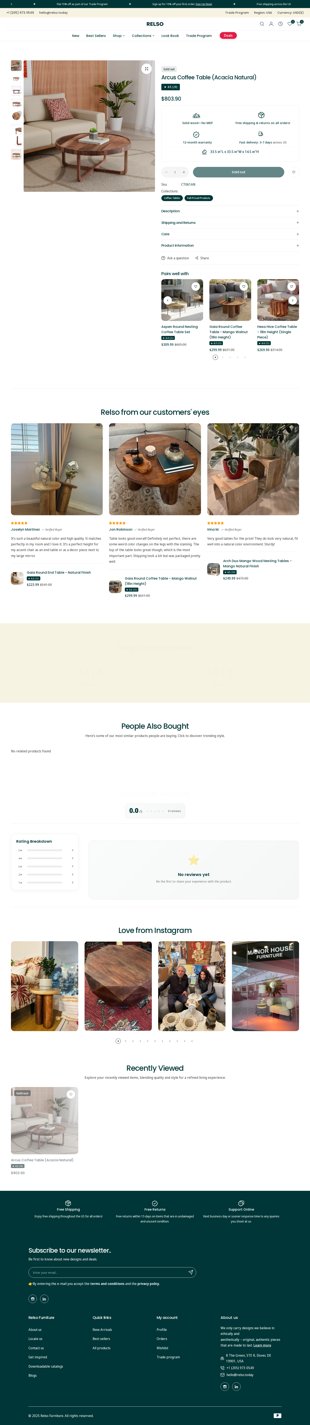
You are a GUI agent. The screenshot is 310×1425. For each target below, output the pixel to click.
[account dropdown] (271, 23)
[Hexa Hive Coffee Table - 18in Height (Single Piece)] (278, 300)
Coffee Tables (172, 198)
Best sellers (101, 1338)
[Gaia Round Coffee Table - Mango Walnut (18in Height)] (230, 300)
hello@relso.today (239, 1374)
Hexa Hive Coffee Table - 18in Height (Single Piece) (277, 332)
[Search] (262, 23)
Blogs (32, 1375)
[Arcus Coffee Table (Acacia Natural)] (44, 1120)
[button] (167, 300)
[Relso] (155, 24)
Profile (162, 1329)
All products (102, 1348)
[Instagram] (32, 1299)
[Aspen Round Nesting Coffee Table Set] (182, 300)
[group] (89, 126)
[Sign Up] (191, 1272)
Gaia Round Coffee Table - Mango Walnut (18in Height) (228, 332)
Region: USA (263, 13)
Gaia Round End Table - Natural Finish (59, 572)
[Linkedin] (44, 1299)
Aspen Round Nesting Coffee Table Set (179, 329)
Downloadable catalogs (45, 1366)
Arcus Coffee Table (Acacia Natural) (42, 1160)
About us (35, 1329)
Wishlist (162, 1348)
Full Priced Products (198, 198)
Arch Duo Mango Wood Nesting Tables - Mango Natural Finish (257, 563)
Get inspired (37, 1357)
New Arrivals (102, 1329)
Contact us (36, 1348)
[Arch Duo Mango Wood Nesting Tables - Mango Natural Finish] (213, 569)
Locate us (35, 1338)
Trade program (168, 1357)
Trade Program (237, 13)
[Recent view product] (280, 23)
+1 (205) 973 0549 (240, 1368)
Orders (162, 1338)
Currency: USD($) (290, 13)
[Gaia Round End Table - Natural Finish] (17, 578)
